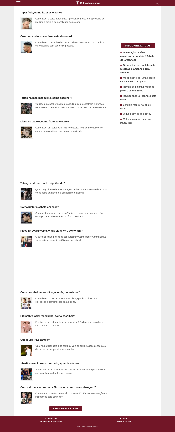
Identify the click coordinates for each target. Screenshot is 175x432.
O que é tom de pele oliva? (137, 113)
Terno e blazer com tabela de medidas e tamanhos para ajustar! (137, 69)
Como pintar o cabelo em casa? (39, 206)
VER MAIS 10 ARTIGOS (65, 408)
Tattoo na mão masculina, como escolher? (46, 97)
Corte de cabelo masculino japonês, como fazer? (50, 292)
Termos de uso (124, 422)
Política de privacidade (51, 422)
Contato (124, 419)
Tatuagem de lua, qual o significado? (42, 183)
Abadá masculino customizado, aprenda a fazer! (49, 363)
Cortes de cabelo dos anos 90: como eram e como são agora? (58, 387)
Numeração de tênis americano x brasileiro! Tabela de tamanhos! (137, 56)
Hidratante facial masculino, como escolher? (47, 315)
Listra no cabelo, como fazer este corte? (44, 121)
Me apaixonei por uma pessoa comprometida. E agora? (137, 79)
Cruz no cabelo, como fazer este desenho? (46, 36)
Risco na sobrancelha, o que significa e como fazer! (51, 230)
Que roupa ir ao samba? (35, 339)
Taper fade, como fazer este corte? (41, 12)
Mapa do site (51, 419)
